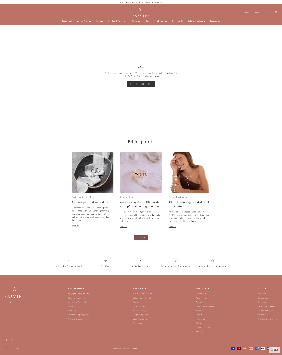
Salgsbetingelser (140, 315)
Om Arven (262, 294)
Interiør (148, 21)
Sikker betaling (139, 310)
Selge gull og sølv (128, 197)
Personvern (138, 323)
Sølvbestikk (178, 21)
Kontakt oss (263, 298)
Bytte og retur (139, 306)
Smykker (100, 21)
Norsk (257, 12)
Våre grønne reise (266, 310)
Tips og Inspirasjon (178, 197)
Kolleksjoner (162, 21)
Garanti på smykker (266, 306)
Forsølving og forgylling (78, 315)
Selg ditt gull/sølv (196, 21)
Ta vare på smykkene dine (90, 202)
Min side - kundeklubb (142, 294)
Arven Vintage (84, 21)
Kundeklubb (263, 302)
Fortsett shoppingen (141, 84)
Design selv (67, 21)
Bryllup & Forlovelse (118, 21)
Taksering (72, 306)
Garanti (136, 302)
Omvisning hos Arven (77, 319)
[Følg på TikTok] (18, 340)
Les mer (75, 225)
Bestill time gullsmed (77, 298)
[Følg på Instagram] (12, 340)
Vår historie (263, 315)
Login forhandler (140, 319)
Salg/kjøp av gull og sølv (78, 294)
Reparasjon (215, 21)
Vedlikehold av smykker (83, 197)
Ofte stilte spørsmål (142, 298)
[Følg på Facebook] (6, 340)
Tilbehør (136, 21)
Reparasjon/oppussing (78, 302)
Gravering (72, 310)
